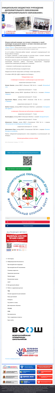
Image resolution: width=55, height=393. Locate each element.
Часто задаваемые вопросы (15, 317)
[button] (4, 35)
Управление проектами (13, 273)
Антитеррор (11, 258)
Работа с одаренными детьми (15, 287)
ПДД (9, 290)
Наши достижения (12, 296)
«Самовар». (8, 101)
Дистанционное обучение (14, 305)
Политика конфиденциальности (12, 358)
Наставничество (12, 314)
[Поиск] (48, 218)
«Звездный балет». (44, 116)
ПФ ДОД (10, 308)
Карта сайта (11, 320)
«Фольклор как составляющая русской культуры (18, 124)
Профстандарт (11, 276)
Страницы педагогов (13, 270)
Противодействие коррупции (15, 264)
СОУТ (9, 282)
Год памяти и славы (13, 302)
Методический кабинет (13, 285)
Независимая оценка (13, 279)
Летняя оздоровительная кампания (16, 293)
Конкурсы (10, 299)
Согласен (52, 386)
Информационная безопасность (16, 261)
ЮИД (9, 311)
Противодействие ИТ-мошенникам (16, 267)
